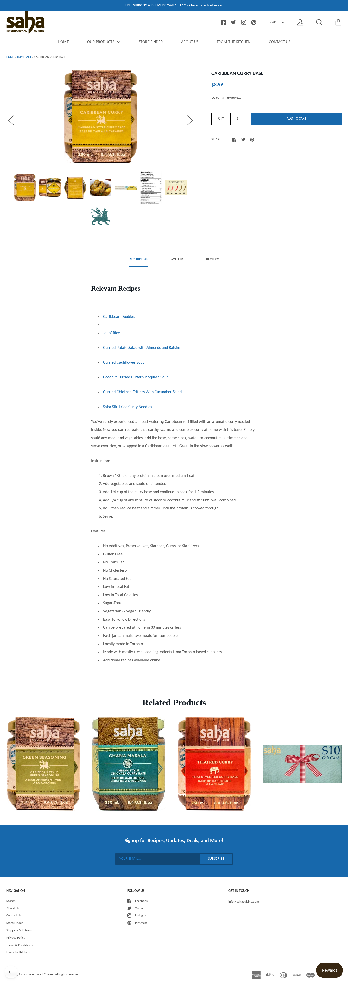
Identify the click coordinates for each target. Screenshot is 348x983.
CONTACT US (279, 42)
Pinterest (141, 923)
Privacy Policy (15, 937)
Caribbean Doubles (119, 317)
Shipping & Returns (19, 930)
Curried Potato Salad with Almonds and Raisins (141, 348)
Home (10, 57)
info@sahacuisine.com (243, 901)
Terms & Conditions (19, 945)
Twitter (139, 908)
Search (11, 901)
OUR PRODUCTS (101, 42)
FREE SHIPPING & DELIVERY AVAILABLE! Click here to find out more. (174, 5)
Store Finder (14, 923)
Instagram (141, 915)
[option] (101, 116)
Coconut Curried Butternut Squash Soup (135, 377)
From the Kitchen (18, 952)
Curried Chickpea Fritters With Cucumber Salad (142, 392)
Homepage (24, 57)
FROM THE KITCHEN (233, 42)
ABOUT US (189, 42)
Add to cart (296, 119)
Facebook (141, 901)
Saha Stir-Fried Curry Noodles (127, 407)
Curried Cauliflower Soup (123, 363)
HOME (63, 42)
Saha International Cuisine (36, 974)
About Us (12, 908)
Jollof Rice (111, 333)
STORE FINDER (151, 42)
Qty (221, 119)
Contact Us (13, 915)
